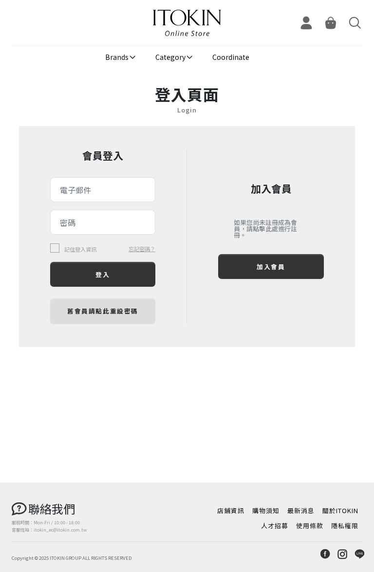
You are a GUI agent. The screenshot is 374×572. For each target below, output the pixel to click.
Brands (117, 57)
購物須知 (266, 510)
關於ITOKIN (340, 510)
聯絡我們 (51, 508)
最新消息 (301, 510)
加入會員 (271, 266)
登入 (102, 274)
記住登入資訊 (80, 249)
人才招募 (274, 525)
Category (170, 57)
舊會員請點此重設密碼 (102, 310)
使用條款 (309, 525)
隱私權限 (344, 525)
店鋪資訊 (230, 510)
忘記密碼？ (142, 249)
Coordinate (230, 57)
